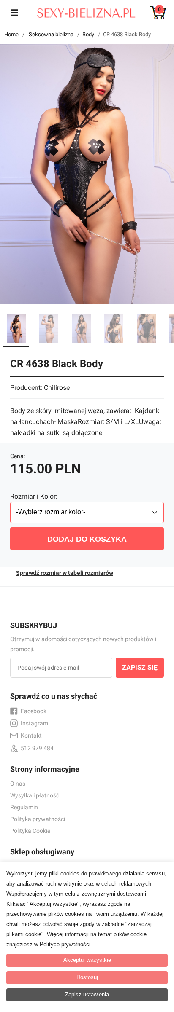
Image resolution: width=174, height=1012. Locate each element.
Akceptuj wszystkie (87, 960)
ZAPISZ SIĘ (140, 667)
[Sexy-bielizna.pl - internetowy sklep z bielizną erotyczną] (80, 11)
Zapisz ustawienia (87, 994)
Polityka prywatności (37, 819)
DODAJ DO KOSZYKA (87, 539)
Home (11, 34)
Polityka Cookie (30, 830)
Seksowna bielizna (51, 34)
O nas (17, 783)
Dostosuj (87, 977)
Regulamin (24, 807)
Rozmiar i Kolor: (33, 496)
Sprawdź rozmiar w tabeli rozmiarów (64, 572)
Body (88, 34)
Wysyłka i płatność (34, 795)
